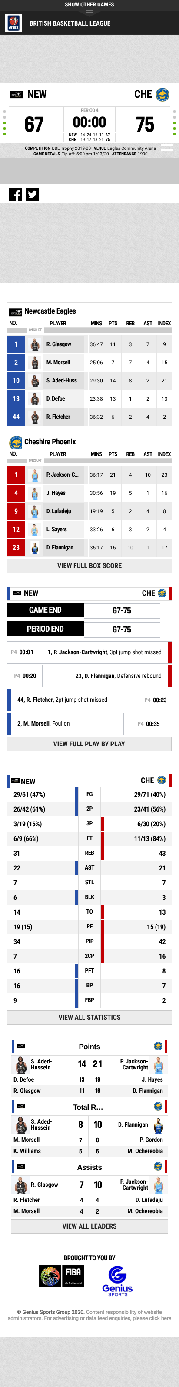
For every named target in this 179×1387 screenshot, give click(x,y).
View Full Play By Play (89, 744)
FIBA (61, 1281)
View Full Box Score (89, 566)
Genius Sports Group (117, 1281)
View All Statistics (90, 1017)
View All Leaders (90, 1226)
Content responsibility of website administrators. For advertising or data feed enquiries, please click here (89, 1315)
